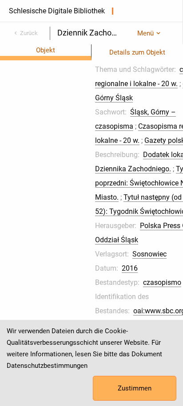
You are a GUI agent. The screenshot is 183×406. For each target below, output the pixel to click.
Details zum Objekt (137, 52)
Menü (145, 33)
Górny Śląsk (114, 98)
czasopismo (162, 282)
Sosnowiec (149, 254)
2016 (130, 268)
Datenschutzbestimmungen (47, 366)
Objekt (45, 50)
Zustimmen (134, 388)
